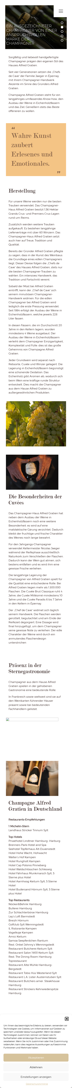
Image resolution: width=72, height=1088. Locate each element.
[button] (67, 1019)
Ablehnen (36, 1067)
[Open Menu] (60, 11)
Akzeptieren (36, 1057)
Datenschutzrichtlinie (37, 1084)
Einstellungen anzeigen (36, 1077)
